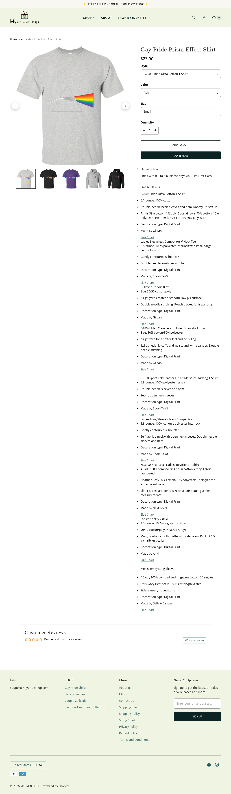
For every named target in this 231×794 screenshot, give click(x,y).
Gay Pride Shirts (75, 688)
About (106, 18)
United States (27, 765)
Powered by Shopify (55, 786)
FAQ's (123, 694)
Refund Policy (128, 733)
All (22, 39)
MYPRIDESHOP (30, 786)
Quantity (147, 122)
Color (144, 85)
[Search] (194, 17)
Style (144, 66)
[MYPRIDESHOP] (24, 17)
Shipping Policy (129, 714)
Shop (87, 18)
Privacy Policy (128, 727)
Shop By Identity (132, 18)
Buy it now (181, 156)
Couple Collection (76, 701)
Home (13, 39)
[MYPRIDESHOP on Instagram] (217, 765)
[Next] (125, 105)
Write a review (194, 640)
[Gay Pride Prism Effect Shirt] (70, 105)
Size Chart (147, 237)
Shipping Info (128, 707)
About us (125, 688)
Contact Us (126, 701)
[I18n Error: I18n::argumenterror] (26, 179)
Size (143, 104)
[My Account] (204, 17)
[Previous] (15, 105)
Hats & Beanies (75, 694)
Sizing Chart (127, 720)
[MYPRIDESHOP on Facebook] (209, 765)
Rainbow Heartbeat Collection (85, 707)
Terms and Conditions (134, 740)
